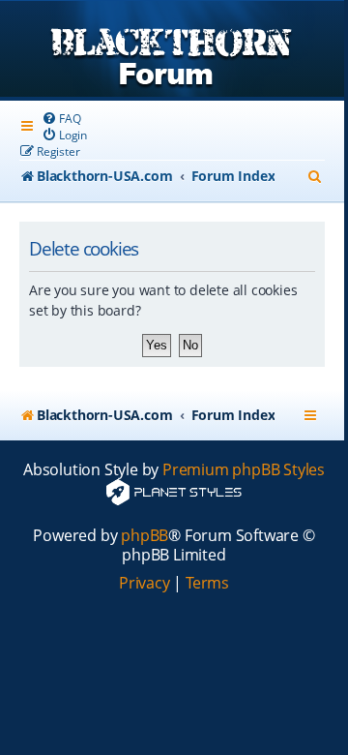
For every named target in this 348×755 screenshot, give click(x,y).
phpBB (144, 536)
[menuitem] (61, 118)
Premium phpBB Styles (243, 470)
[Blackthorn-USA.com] (172, 51)
